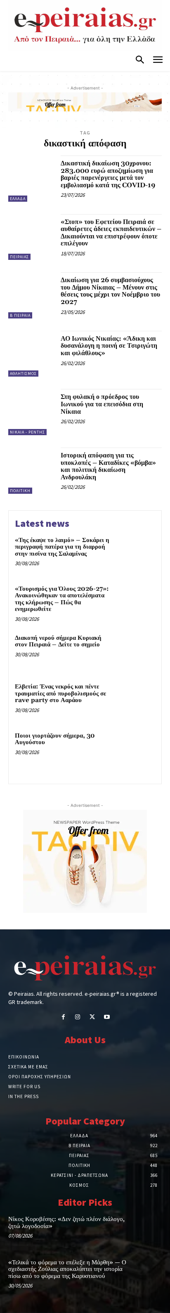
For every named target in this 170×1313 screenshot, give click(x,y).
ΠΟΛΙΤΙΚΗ (20, 490)
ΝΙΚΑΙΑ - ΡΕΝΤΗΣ (27, 432)
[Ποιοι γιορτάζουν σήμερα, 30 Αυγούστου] (137, 749)
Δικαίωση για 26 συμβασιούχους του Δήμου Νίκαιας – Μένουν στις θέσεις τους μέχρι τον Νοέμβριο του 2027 (110, 291)
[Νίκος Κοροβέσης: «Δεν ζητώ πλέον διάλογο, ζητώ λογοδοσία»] (146, 1229)
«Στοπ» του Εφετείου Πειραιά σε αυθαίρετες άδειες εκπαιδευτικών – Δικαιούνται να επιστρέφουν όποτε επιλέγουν (111, 233)
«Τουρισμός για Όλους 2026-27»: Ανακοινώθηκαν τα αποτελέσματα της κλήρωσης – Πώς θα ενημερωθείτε (62, 599)
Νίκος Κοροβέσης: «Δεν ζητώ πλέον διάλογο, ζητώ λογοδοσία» (66, 1222)
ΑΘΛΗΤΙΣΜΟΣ (23, 373)
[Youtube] (107, 1017)
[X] (92, 1017)
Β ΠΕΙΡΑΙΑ (20, 315)
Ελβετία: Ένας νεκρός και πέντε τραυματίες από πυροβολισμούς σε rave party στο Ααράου (60, 693)
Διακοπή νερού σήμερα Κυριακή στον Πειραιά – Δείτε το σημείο (58, 641)
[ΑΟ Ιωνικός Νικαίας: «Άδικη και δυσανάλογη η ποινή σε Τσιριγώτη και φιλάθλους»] (31, 354)
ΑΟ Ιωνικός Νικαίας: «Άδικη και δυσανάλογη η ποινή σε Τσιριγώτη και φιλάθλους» (109, 346)
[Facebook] (63, 1017)
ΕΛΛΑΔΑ (18, 198)
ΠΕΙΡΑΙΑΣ (19, 256)
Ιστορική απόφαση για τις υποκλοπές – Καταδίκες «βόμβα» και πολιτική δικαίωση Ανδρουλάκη (108, 466)
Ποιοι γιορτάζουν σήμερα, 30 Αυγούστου (55, 739)
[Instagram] (78, 1017)
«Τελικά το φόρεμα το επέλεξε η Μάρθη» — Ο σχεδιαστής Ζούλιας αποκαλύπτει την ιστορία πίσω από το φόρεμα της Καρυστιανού (67, 1269)
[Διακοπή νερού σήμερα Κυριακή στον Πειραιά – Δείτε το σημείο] (137, 651)
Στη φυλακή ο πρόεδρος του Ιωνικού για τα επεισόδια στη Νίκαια (102, 404)
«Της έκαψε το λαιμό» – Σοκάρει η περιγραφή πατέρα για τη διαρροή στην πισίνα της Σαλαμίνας (62, 547)
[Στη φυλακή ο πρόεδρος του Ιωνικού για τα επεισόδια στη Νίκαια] (31, 412)
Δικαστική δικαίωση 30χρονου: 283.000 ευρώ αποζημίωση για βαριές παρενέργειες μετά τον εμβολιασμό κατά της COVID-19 (108, 174)
